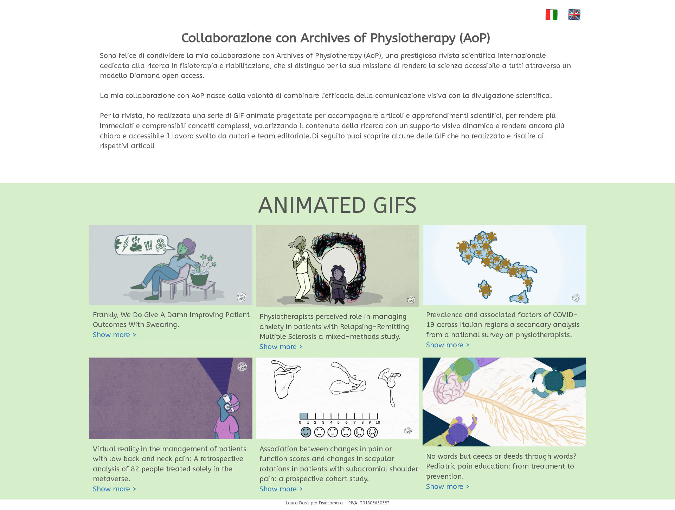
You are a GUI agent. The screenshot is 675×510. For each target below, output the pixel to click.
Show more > (114, 335)
